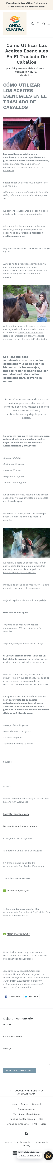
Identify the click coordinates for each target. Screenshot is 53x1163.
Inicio (14, 1104)
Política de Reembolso (22, 1119)
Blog (41, 1119)
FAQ (34, 1123)
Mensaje (7, 1048)
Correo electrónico (12, 1036)
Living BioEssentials (22, 1142)
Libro (44, 1123)
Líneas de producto (17, 1123)
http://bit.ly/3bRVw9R (18, 934)
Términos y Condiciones (26, 1114)
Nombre (7, 1024)
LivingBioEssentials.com (16, 814)
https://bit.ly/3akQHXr (18, 890)
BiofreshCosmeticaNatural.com (20, 826)
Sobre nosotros (26, 1109)
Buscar (24, 1104)
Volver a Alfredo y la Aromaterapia (29, 1092)
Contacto (37, 1104)
